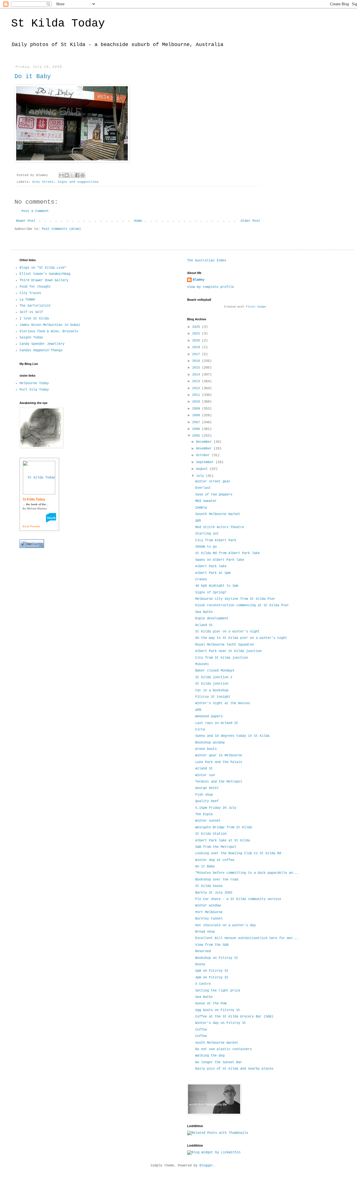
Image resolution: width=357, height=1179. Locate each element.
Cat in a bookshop (212, 690)
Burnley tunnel (209, 919)
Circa (200, 730)
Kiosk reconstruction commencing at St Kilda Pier (243, 605)
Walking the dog (210, 1056)
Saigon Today (31, 338)
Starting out (208, 534)
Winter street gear (213, 481)
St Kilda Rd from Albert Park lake (228, 553)
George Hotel (207, 788)
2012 (197, 388)
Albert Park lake (211, 566)
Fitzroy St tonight (212, 697)
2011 (197, 395)
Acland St (205, 625)
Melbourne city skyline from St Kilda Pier (236, 599)
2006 (197, 429)
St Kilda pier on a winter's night (227, 632)
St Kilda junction (212, 684)
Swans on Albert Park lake (220, 560)
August (203, 469)
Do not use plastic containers (223, 1049)
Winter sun (205, 775)
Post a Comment (35, 211)
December (205, 442)
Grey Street (43, 182)
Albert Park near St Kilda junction (228, 651)
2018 (197, 347)
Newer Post (25, 221)
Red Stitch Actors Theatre (219, 527)
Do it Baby (33, 76)
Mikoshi (202, 664)
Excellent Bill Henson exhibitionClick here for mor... (247, 938)
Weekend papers (209, 716)
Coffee (201, 1030)
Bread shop (205, 932)
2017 (197, 354)
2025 (197, 327)
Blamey (198, 280)
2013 (197, 381)
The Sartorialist (35, 306)
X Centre (203, 984)
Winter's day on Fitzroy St (220, 1023)
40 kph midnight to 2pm (217, 586)
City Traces (30, 293)
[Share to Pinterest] (82, 175)
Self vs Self (31, 312)
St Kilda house (209, 886)
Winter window (208, 906)
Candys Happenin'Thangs (41, 350)
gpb (199, 521)
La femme (27, 300)
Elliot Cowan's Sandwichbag (45, 274)
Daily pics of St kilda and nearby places (234, 1069)
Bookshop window (210, 743)
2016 (197, 361)
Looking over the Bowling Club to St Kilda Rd (238, 853)
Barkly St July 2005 (213, 893)
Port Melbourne (209, 912)
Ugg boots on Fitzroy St (217, 1010)
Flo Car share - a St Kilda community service (238, 899)
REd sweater (207, 501)
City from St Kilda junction (222, 658)
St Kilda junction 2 (214, 677)
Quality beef (207, 801)
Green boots (206, 749)
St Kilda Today (58, 23)
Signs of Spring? (211, 593)
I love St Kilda (34, 319)
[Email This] (61, 175)
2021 (197, 334)
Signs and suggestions (78, 182)
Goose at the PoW (210, 1003)
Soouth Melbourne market (218, 514)
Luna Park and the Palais (218, 762)
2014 (197, 375)
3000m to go (207, 547)
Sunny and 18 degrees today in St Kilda (232, 736)
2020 (197, 341)
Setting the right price (217, 991)
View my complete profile (210, 287)
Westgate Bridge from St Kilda (223, 827)
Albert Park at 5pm (213, 573)
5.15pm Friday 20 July (215, 808)
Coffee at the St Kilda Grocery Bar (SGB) (234, 1017)
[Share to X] (72, 175)
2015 (197, 368)
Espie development (212, 618)
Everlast (204, 488)
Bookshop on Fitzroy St (216, 958)
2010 (197, 402)
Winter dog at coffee (214, 860)
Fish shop (204, 795)
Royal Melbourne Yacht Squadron (224, 645)
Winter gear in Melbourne (218, 755)
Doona (200, 964)
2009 (197, 409)
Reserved (203, 951)
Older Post (250, 221)
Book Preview (31, 526)
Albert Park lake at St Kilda (222, 841)
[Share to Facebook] (77, 175)
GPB (198, 710)
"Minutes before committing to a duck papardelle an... (247, 873)
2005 (197, 436)
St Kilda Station (210, 834)
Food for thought (35, 287)
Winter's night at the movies (222, 703)
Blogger (206, 1166)
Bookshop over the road (216, 880)
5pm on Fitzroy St (212, 971)
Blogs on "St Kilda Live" (43, 268)
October (204, 455)
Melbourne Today (34, 383)
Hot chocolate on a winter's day (225, 925)
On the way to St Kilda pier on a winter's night (241, 638)
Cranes (202, 579)
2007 (197, 422)
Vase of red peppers (214, 495)
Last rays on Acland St (216, 723)
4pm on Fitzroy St (212, 978)
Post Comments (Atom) (61, 229)
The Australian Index (206, 261)
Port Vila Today (34, 390)
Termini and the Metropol (218, 782)
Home (138, 221)
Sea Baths (205, 612)
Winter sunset (208, 821)
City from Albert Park (216, 540)
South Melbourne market (217, 1043)
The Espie (204, 814)
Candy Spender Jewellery (42, 344)
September (206, 462)
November (205, 449)
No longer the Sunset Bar (219, 1062)
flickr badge (256, 306)
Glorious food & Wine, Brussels (49, 331)
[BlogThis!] (66, 175)
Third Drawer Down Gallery (44, 280)
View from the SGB (211, 945)
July (201, 476)
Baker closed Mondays (214, 671)
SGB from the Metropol (216, 847)
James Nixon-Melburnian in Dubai (50, 325)
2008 (197, 415)
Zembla (202, 508)
